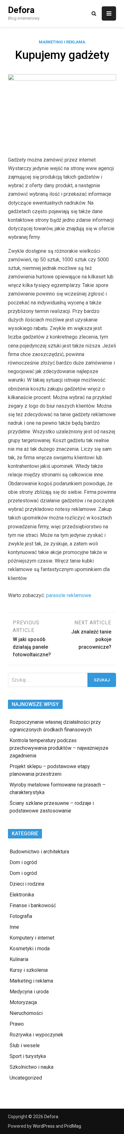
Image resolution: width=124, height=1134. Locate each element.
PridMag (72, 1126)
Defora (21, 10)
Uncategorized (26, 1078)
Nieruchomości (26, 1013)
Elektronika (22, 895)
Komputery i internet (32, 938)
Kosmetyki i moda (30, 949)
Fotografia (21, 916)
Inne (14, 927)
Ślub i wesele (25, 1045)
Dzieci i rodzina (27, 884)
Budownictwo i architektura (39, 852)
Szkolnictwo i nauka (31, 1067)
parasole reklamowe (68, 595)
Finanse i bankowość (33, 905)
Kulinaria (19, 959)
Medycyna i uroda (29, 992)
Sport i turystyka (28, 1056)
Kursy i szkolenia (29, 970)
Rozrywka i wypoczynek (36, 1035)
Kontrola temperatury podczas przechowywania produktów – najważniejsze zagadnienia (59, 748)
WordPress (44, 1126)
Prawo (17, 1024)
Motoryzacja (23, 1002)
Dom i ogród (23, 862)
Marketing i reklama (62, 42)
